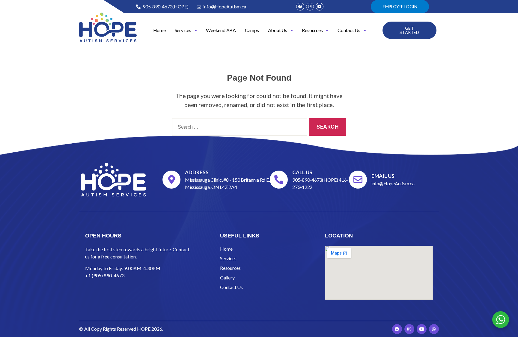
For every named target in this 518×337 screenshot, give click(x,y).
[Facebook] (300, 6)
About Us (277, 30)
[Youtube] (319, 6)
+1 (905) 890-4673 (104, 275)
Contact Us (349, 30)
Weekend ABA (221, 30)
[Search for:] (238, 128)
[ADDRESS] (171, 180)
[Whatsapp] (434, 329)
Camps (252, 30)
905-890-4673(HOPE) (315, 180)
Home (159, 30)
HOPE (143, 329)
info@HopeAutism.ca (393, 183)
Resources (312, 30)
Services (183, 30)
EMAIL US (382, 176)
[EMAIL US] (358, 180)
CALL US (302, 172)
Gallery (227, 277)
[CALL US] (279, 180)
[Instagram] (310, 6)
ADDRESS (197, 172)
